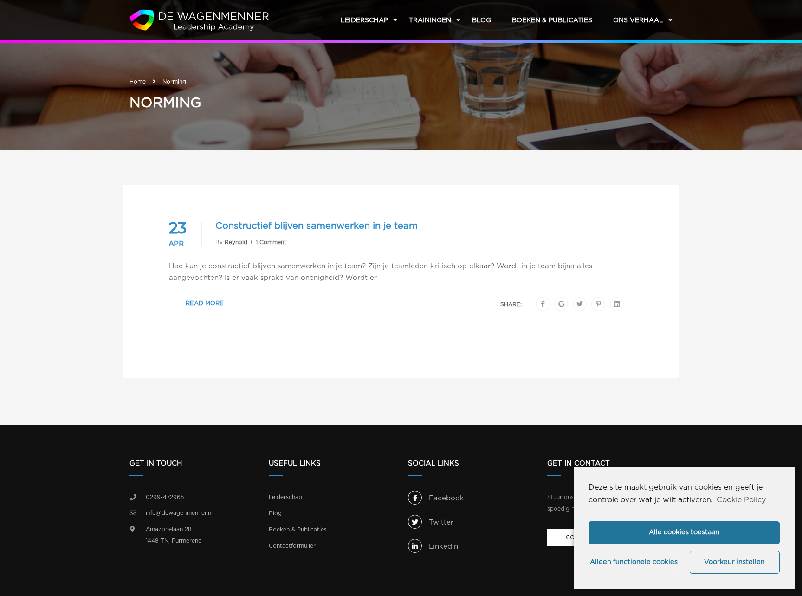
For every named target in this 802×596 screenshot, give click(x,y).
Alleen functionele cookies (634, 561)
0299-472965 (165, 497)
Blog (481, 20)
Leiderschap (285, 497)
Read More (205, 304)
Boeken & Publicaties (552, 20)
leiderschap (364, 20)
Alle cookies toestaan (684, 532)
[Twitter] (579, 304)
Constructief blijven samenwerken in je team (316, 226)
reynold (236, 242)
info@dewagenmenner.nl (179, 513)
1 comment (271, 242)
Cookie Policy (741, 500)
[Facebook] (543, 304)
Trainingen (430, 20)
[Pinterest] (598, 304)
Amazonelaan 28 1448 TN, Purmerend (174, 535)
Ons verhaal (638, 20)
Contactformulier (292, 546)
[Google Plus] (561, 304)
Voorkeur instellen (734, 561)
